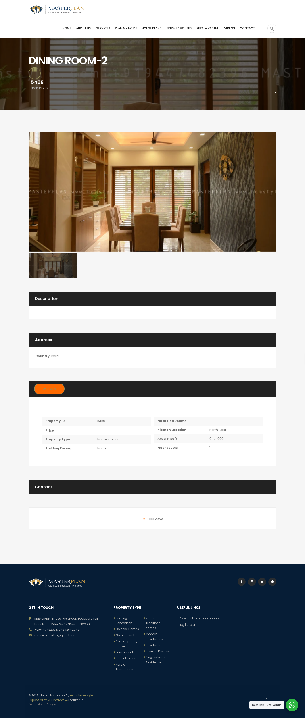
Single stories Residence (155, 659)
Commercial (125, 635)
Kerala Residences (124, 667)
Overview (49, 389)
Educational (124, 652)
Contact (271, 699)
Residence (153, 645)
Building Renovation (124, 620)
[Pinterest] (272, 582)
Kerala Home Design (42, 704)
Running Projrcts (157, 651)
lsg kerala (187, 624)
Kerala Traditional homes (153, 623)
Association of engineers (199, 618)
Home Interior (108, 439)
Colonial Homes (127, 629)
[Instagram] (252, 582)
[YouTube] (262, 582)
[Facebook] (242, 582)
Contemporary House (126, 643)
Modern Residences (154, 636)
